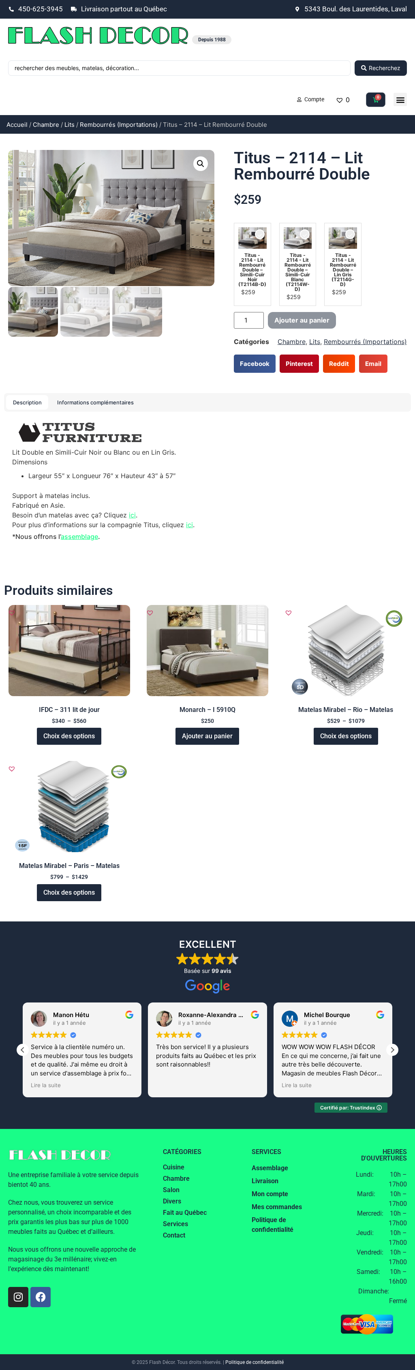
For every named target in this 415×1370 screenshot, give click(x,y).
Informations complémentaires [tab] (95, 402)
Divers (172, 1201)
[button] (400, 99)
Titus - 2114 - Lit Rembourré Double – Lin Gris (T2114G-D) (343, 270)
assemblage (79, 536)
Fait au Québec (185, 1212)
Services (175, 1224)
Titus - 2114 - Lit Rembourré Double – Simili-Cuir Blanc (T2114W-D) (298, 272)
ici (132, 515)
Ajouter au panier (301, 320)
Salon (171, 1190)
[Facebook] (40, 1297)
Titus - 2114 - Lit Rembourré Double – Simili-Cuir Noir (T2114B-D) (252, 270)
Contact (174, 1235)
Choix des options (69, 736)
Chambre (46, 124)
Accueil (17, 124)
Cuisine (173, 1167)
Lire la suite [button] (46, 1085)
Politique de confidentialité (254, 1362)
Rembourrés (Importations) (119, 124)
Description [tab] (27, 402)
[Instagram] (18, 1297)
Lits (69, 124)
